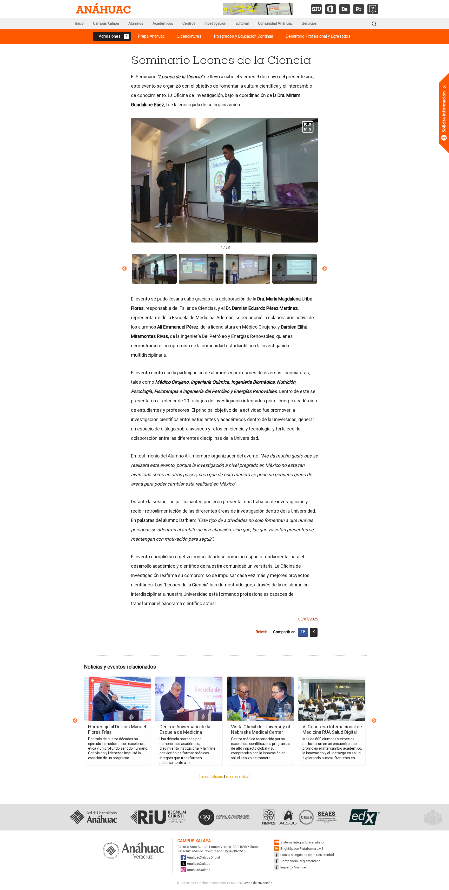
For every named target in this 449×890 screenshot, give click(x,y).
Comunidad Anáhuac (275, 23)
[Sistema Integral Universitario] (316, 9)
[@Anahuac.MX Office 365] (330, 9)
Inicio (79, 23)
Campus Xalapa (106, 23)
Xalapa (198, 864)
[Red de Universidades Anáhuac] (93, 817)
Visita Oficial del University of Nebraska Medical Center (260, 729)
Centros (188, 23)
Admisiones (110, 36)
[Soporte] (372, 9)
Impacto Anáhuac (293, 867)
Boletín (261, 632)
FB (303, 631)
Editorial (242, 23)
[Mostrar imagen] (154, 269)
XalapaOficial (203, 857)
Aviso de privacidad (258, 883)
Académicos (163, 23)
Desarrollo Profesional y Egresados (318, 36)
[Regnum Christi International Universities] (158, 817)
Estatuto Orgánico (307, 855)
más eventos (237, 776)
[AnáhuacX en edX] (364, 817)
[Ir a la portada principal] (103, 9)
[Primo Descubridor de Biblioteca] (358, 9)
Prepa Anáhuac (151, 36)
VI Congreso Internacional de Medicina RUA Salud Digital (332, 729)
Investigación (215, 23)
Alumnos (135, 23)
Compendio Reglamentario (300, 861)
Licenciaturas (189, 36)
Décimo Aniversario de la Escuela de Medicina (185, 729)
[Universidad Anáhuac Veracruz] (133, 851)
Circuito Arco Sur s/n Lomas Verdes (204, 847)
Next (324, 268)
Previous (124, 268)
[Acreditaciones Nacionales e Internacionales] (298, 817)
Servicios (309, 23)
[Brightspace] (344, 9)
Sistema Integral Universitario (302, 842)
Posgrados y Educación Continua (243, 36)
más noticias (212, 776)
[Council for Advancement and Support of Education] (223, 817)
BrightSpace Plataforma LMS (301, 848)
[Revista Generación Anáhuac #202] (258, 8)
